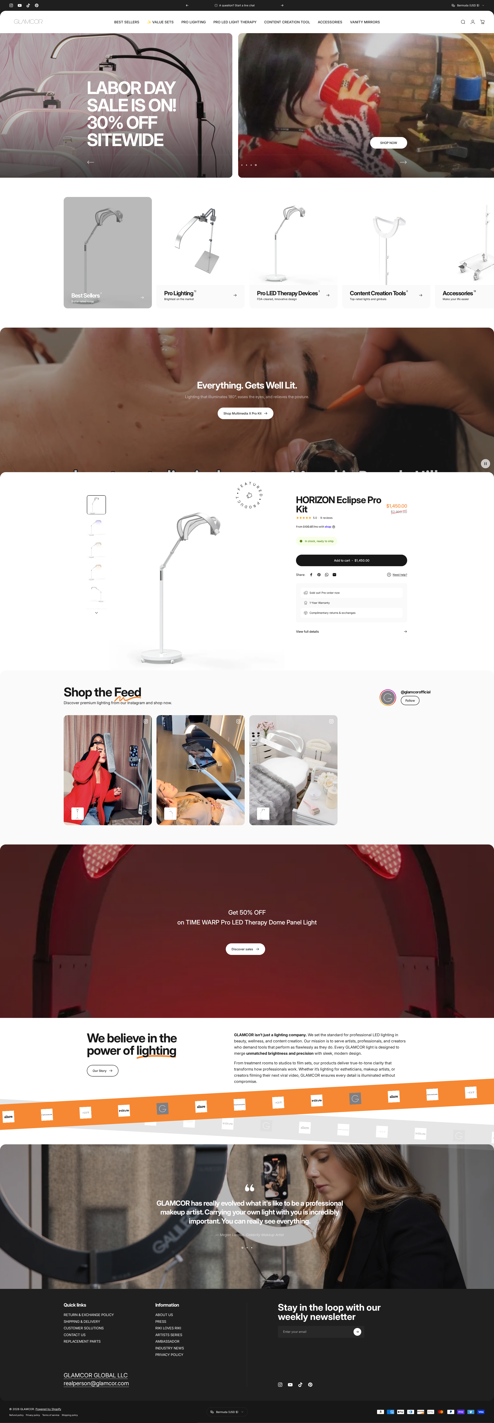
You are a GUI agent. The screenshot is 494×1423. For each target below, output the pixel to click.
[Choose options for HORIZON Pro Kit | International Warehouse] (170, 813)
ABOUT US (164, 1315)
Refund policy (16, 1415)
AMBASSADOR (167, 1341)
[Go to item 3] (96, 549)
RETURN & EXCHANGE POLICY (89, 1315)
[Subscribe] (357, 1332)
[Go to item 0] (96, 504)
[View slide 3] (251, 1248)
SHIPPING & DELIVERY (82, 1322)
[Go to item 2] (96, 527)
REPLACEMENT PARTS (82, 1341)
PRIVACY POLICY (169, 1355)
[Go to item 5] (96, 593)
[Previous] (187, 5)
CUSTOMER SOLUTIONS (84, 1328)
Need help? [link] (400, 574)
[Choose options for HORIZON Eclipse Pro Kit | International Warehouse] (263, 813)
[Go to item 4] (96, 571)
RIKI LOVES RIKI (168, 1328)
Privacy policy (33, 1415)
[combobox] (468, 5)
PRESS (160, 1322)
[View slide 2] (247, 1248)
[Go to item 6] (96, 616)
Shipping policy (70, 1415)
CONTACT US (74, 1335)
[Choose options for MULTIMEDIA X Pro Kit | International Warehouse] (77, 813)
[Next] (282, 5)
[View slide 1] (242, 1248)
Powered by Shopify (48, 1409)
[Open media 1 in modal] (196, 582)
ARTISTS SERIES (168, 1335)
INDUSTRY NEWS (169, 1348)
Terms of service (50, 1415)
